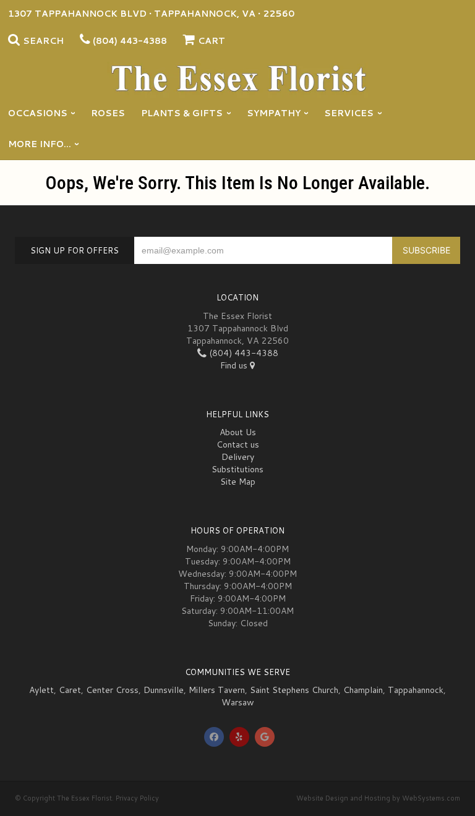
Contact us (237, 444)
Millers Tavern (217, 690)
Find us (235, 365)
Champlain (363, 690)
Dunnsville (163, 690)
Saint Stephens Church (294, 690)
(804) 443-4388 (130, 41)
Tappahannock (415, 690)
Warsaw (237, 702)
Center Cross (112, 690)
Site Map (237, 481)
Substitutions (237, 469)
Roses (108, 113)
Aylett (41, 690)
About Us (238, 432)
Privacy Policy (137, 798)
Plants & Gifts (182, 113)
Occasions (37, 113)
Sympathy (274, 113)
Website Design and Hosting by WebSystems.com (378, 798)
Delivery (237, 457)
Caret (70, 690)
